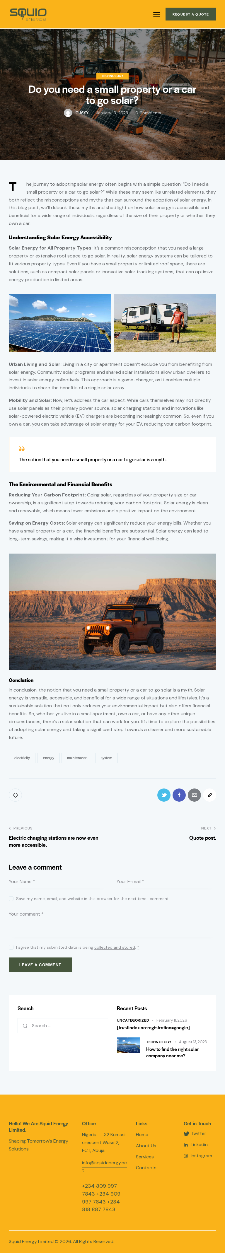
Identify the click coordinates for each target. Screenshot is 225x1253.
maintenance (77, 757)
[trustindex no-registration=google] (153, 1027)
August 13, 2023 (193, 1041)
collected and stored (114, 947)
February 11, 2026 (171, 1020)
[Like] (16, 795)
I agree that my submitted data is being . (77, 947)
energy (48, 757)
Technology (112, 76)
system (106, 757)
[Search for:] (63, 1025)
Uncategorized (133, 1020)
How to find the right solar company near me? (172, 1052)
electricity (22, 757)
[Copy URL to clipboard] (209, 795)
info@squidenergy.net (104, 1167)
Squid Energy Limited (31, 1241)
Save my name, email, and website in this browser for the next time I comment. (93, 898)
